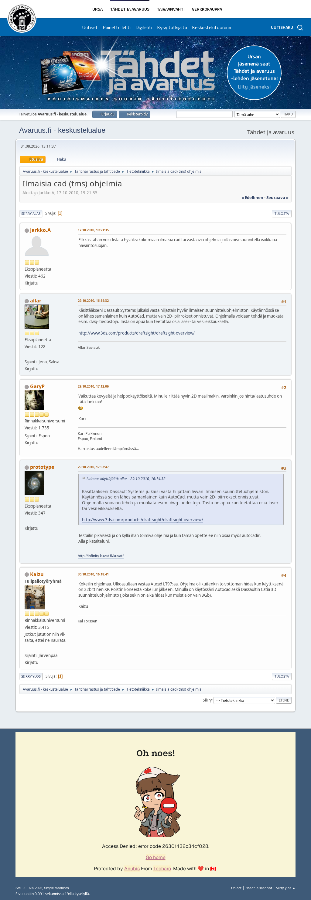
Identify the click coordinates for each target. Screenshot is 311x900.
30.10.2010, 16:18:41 (93, 574)
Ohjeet (236, 887)
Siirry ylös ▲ (286, 887)
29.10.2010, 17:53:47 (93, 467)
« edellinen (252, 197)
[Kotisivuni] (27, 354)
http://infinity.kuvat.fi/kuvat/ (101, 555)
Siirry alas (30, 213)
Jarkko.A (40, 230)
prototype (42, 467)
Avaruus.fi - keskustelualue (62, 130)
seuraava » (277, 197)
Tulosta (282, 213)
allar (35, 300)
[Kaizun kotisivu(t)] (27, 648)
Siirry (207, 699)
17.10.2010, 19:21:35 (93, 230)
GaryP (37, 386)
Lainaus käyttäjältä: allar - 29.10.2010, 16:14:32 (126, 478)
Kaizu (37, 574)
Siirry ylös (31, 676)
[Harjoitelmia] (27, 521)
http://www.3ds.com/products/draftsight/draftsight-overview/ (136, 333)
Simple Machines (56, 888)
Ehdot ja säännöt (258, 887)
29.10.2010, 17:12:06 (93, 386)
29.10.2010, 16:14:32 (93, 300)
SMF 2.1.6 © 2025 (28, 888)
